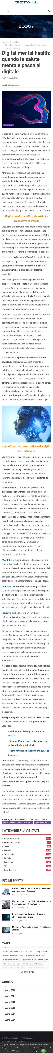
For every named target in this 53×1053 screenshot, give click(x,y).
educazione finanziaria (11, 964)
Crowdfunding (10, 870)
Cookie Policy (20, 1041)
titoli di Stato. (43, 960)
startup (5, 823)
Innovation (15, 42)
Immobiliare (9, 862)
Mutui (6, 846)
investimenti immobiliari (11, 960)
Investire (7, 858)
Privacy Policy (7, 1041)
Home (4, 42)
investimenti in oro (29, 960)
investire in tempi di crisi (35, 956)
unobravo (6, 586)
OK (43, 1051)
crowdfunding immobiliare (39, 952)
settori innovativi (16, 823)
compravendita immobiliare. (13, 956)
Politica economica (12, 842)
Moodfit (6, 560)
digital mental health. (42, 823)
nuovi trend (28, 823)
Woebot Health (9, 487)
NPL (6, 866)
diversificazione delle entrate (32, 964)
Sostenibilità (9, 854)
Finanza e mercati (11, 838)
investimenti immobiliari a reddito (15, 952)
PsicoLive (6, 613)
